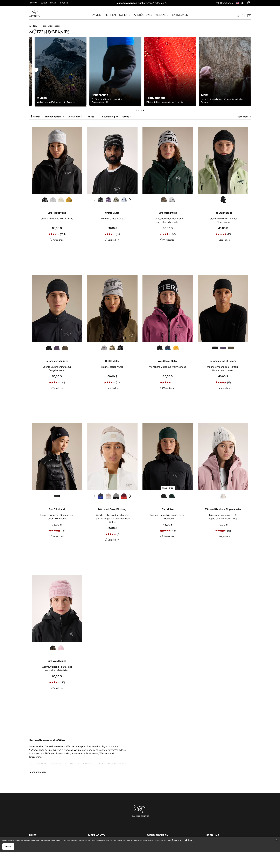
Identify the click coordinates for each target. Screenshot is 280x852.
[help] (249, 3)
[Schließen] (276, 840)
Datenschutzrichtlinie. (182, 840)
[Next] (129, 199)
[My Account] (243, 15)
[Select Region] (238, 3)
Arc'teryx (33, 25)
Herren (43, 25)
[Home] (34, 14)
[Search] (237, 15)
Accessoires (54, 25)
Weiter (8, 846)
